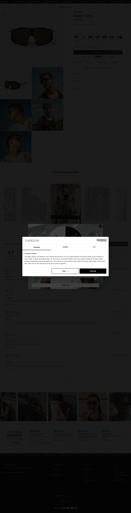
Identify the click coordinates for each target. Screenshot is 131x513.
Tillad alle (93, 271)
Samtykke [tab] (36, 247)
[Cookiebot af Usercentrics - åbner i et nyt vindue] (98, 240)
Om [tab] (94, 247)
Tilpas (64, 271)
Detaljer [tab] (65, 247)
